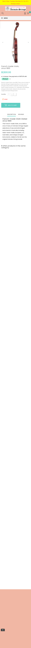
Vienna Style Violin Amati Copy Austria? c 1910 (15, 503)
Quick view (9, 185)
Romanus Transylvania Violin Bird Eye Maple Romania (15, 190)
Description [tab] (11, 114)
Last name (3, 619)
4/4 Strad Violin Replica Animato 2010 (15, 294)
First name (3, 613)
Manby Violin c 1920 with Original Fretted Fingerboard (15, 398)
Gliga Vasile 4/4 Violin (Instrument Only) (15, 346)
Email (1, 608)
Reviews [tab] (21, 114)
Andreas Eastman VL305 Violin (15, 451)
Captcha (2, 624)
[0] (28, 13)
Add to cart (12, 105)
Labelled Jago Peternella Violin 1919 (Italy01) (15, 556)
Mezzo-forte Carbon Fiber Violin (15, 242)
